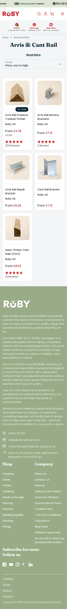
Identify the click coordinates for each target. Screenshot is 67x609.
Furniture (8, 596)
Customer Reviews (47, 497)
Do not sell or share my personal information (49, 540)
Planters (8, 509)
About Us (40, 474)
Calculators (42, 521)
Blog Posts (41, 526)
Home (5, 37)
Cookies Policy (44, 509)
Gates (6, 480)
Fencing (8, 503)
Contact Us (42, 480)
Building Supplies (13, 515)
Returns (40, 485)
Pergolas (8, 474)
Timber (7, 485)
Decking (8, 521)
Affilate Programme (47, 532)
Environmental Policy (48, 503)
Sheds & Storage (13, 497)
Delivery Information (48, 491)
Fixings (7, 526)
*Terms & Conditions (48, 515)
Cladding (8, 491)
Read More (33, 55)
